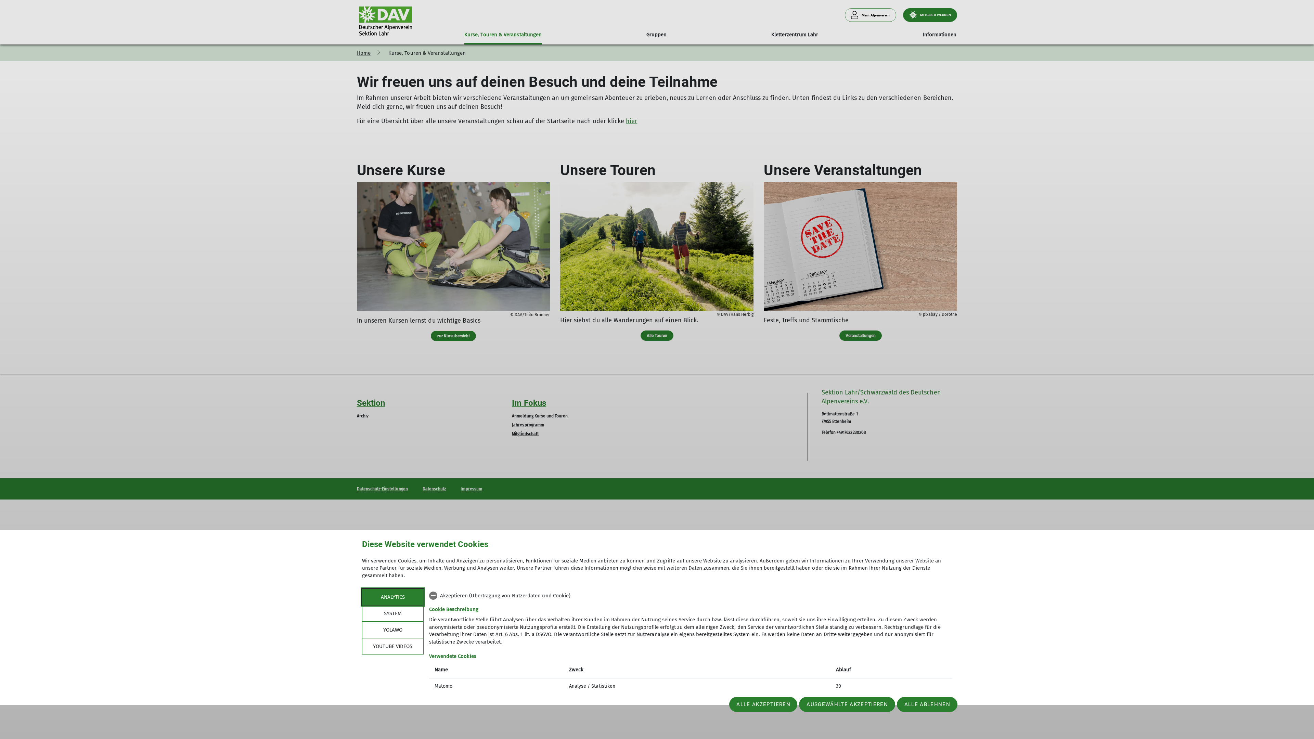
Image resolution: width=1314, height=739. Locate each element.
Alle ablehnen (927, 704)
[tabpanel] (690, 642)
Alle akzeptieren (763, 704)
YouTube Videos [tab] (392, 646)
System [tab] (393, 613)
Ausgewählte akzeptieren (847, 704)
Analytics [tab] (393, 597)
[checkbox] (690, 595)
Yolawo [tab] (392, 630)
